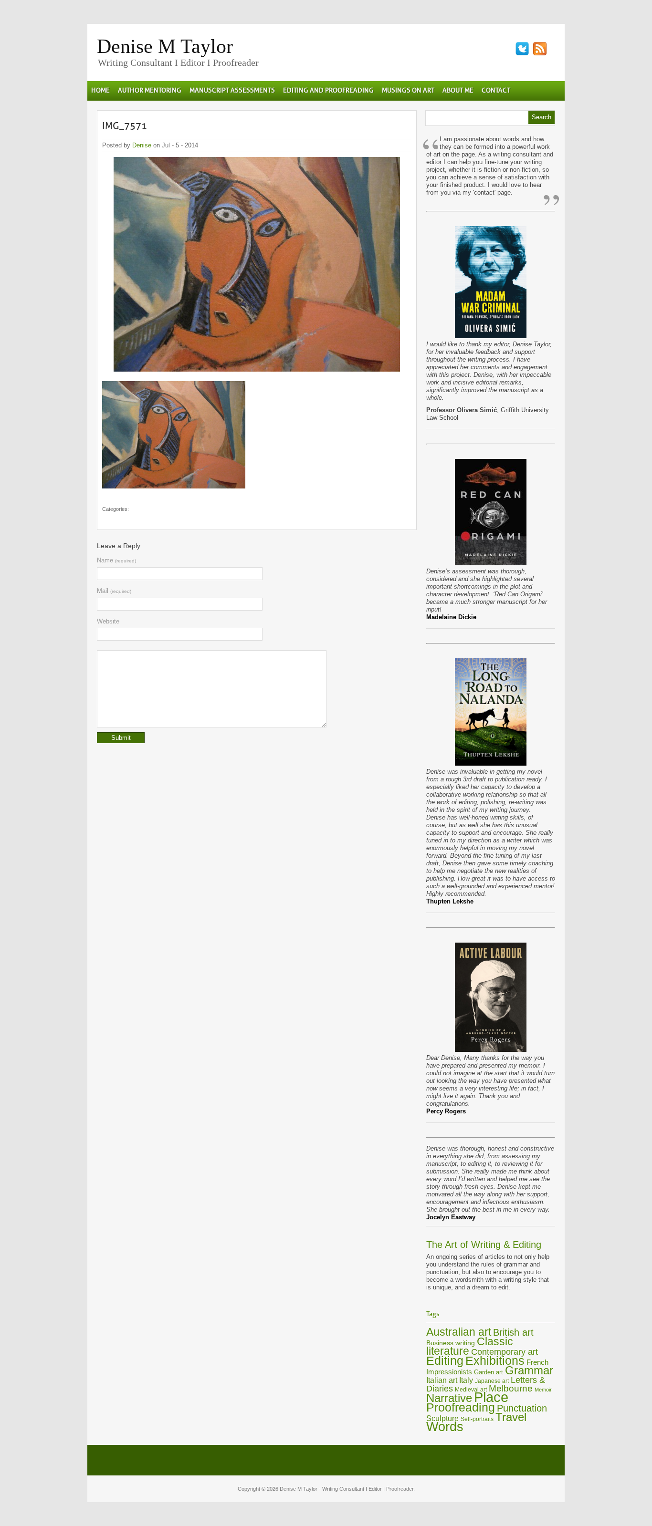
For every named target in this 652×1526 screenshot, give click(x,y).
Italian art (441, 1380)
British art (513, 1332)
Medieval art (471, 1389)
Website (108, 621)
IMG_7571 (124, 126)
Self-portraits (477, 1419)
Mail (114, 590)
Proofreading (460, 1407)
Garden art (488, 1372)
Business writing (450, 1343)
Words (444, 1427)
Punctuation (522, 1408)
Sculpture (442, 1418)
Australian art (458, 1332)
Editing (444, 1360)
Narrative (449, 1397)
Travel (510, 1417)
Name (116, 560)
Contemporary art (504, 1352)
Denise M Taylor (165, 46)
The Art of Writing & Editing (483, 1244)
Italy (466, 1380)
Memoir (543, 1389)
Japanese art (492, 1381)
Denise (141, 145)
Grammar (529, 1370)
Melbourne (511, 1388)
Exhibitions (495, 1360)
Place (491, 1397)
